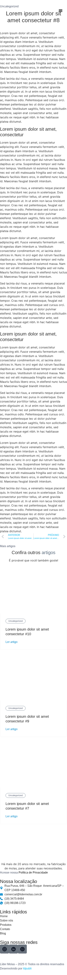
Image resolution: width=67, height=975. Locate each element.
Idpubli (27, 968)
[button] (60, 11)
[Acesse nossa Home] (16, 11)
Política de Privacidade (33, 872)
